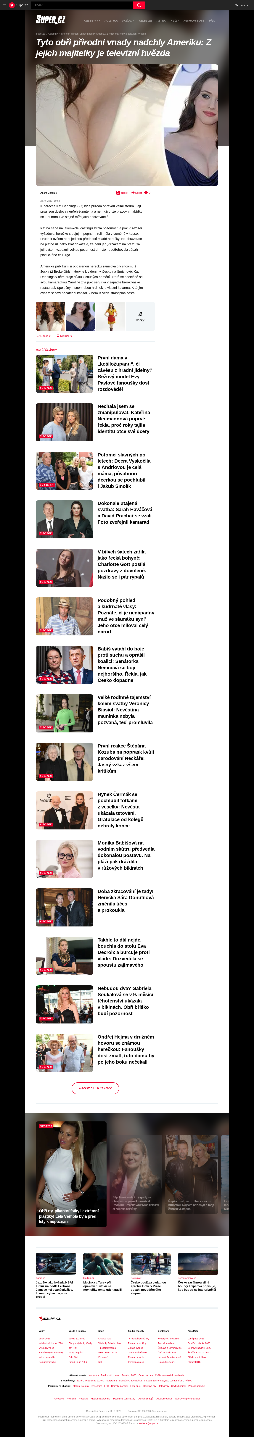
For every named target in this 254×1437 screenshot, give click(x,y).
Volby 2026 (44, 1338)
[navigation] (4, 5)
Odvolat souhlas (164, 1398)
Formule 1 (103, 1357)
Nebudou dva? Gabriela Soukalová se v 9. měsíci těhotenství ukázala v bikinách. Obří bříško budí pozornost (125, 1001)
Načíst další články (95, 1088)
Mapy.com (94, 1375)
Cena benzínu (146, 1375)
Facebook (59, 1398)
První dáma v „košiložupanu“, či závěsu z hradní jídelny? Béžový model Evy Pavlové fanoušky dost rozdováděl (125, 373)
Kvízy (175, 20)
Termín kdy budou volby (51, 1352)
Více (212, 20)
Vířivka (188, 1380)
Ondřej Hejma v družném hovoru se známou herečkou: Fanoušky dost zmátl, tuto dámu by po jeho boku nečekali (126, 1049)
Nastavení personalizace (187, 1398)
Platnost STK (194, 1362)
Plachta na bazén (94, 1380)
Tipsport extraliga (107, 1348)
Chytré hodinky (178, 1386)
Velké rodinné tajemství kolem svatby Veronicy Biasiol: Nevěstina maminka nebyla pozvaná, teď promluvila (125, 710)
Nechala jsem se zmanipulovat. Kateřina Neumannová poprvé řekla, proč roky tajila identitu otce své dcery (124, 418)
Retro (161, 20)
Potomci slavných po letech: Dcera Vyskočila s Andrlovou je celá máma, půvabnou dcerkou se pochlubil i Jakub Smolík (124, 470)
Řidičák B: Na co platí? (199, 1352)
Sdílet (138, 192)
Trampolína (111, 1380)
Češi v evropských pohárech (169, 1375)
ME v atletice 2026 (107, 1352)
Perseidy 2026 (129, 1375)
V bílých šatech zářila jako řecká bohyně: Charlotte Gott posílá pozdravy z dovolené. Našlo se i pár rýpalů (122, 564)
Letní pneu (135, 1386)
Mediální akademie (100, 1398)
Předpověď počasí (110, 1375)
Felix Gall (73, 1357)
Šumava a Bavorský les (169, 1348)
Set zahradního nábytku (156, 1380)
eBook (124, 192)
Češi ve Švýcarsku (167, 1352)
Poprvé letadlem (166, 1343)
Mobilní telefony (81, 1386)
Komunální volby (47, 1362)
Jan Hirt (72, 1348)
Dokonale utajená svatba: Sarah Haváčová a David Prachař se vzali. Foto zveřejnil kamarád (125, 512)
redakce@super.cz (148, 1423)
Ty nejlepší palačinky (138, 1338)
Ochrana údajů (145, 1398)
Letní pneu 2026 (196, 1338)
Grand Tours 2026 (78, 1362)
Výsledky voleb (46, 1348)
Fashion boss (194, 20)
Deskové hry (150, 1386)
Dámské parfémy (119, 1386)
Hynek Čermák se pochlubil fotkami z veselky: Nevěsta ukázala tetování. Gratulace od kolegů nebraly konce (121, 810)
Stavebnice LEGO (100, 1386)
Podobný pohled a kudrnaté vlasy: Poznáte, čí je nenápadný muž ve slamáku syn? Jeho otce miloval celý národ (126, 616)
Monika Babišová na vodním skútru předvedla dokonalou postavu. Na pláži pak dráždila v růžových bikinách (126, 855)
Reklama (71, 1398)
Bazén (80, 1380)
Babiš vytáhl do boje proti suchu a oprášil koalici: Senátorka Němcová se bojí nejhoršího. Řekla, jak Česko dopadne (122, 664)
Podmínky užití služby (124, 1398)
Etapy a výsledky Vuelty (80, 1343)
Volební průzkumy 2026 (51, 1343)
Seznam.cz (241, 5)
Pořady (128, 20)
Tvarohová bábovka (138, 1352)
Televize (145, 20)
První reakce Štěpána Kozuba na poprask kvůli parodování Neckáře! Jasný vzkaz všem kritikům (126, 758)
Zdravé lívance (135, 1348)
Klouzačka (136, 1380)
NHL (100, 1362)
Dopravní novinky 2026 (199, 1348)
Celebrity (92, 20)
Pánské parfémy (196, 1386)
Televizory (164, 1386)
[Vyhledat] (139, 5)
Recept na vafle (136, 1357)
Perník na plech (136, 1362)
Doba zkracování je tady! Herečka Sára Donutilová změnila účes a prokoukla (126, 901)
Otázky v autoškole (197, 1357)
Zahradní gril (176, 1380)
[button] (127, 125)
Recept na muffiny (137, 1343)
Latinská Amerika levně (169, 1357)
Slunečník (124, 1380)
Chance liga (104, 1338)
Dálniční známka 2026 (199, 1343)
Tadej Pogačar (76, 1352)
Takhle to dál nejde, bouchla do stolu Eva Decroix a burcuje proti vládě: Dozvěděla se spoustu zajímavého (124, 952)
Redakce (83, 1398)
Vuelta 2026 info (77, 1338)
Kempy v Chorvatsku (168, 1338)
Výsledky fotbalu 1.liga (109, 1343)
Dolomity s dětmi (166, 1362)
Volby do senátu (47, 1357)
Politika (111, 20)
